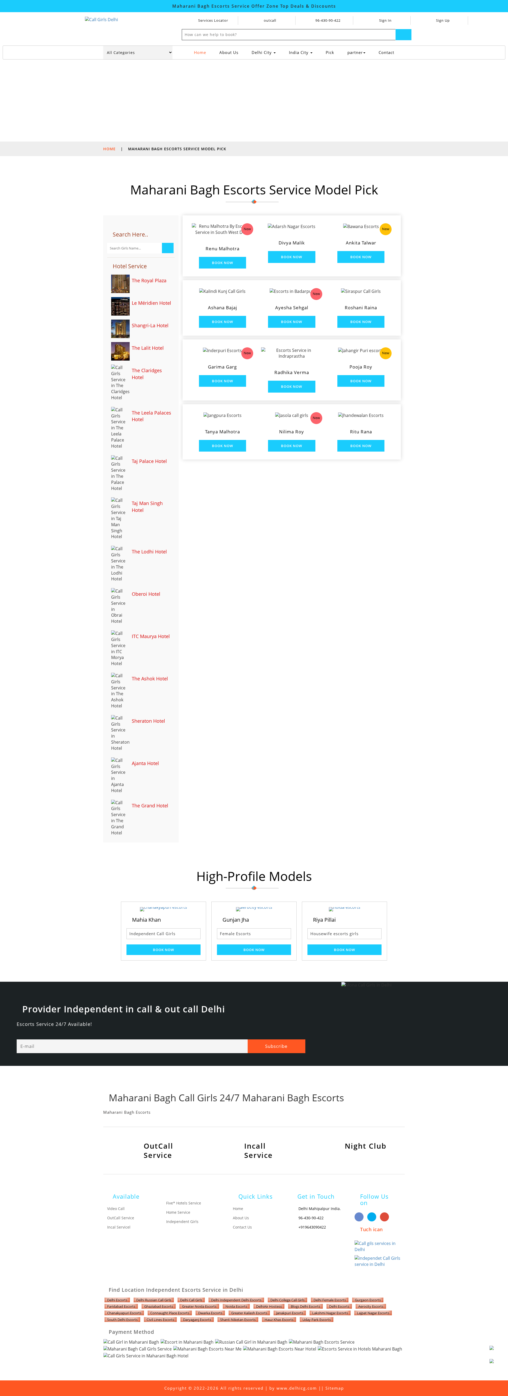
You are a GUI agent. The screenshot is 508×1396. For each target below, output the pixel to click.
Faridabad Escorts (121, 1306)
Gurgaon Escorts (368, 1300)
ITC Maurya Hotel (151, 636)
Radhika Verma (291, 372)
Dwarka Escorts (210, 1313)
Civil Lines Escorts (160, 1319)
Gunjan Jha (190, 919)
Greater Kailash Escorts (249, 1313)
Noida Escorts (236, 1306)
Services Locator (212, 20)
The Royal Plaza (149, 280)
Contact (386, 52)
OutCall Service (120, 1217)
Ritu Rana (361, 432)
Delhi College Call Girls (287, 1300)
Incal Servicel (118, 1227)
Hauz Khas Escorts (279, 1319)
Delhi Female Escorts (330, 1300)
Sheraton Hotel (148, 721)
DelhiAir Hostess (269, 1306)
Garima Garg (222, 367)
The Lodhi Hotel (149, 551)
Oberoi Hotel (146, 594)
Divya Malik (292, 243)
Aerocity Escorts (370, 1306)
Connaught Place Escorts (169, 1313)
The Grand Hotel (150, 805)
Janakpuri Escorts (289, 1313)
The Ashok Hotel (150, 678)
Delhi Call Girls (191, 1300)
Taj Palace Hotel (149, 461)
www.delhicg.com (296, 1388)
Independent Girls (182, 1221)
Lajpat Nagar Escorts (373, 1313)
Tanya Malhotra (222, 432)
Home (202, 52)
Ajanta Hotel (145, 763)
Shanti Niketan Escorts (238, 1319)
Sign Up (442, 20)
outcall (270, 20)
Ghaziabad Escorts (158, 1306)
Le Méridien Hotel (151, 303)
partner (355, 52)
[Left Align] (403, 34)
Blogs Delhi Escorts (305, 1306)
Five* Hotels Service (183, 1203)
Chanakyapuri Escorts (124, 1313)
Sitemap (334, 1388)
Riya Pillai (279, 919)
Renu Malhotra (222, 248)
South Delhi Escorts (122, 1319)
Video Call (116, 1208)
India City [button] (299, 52)
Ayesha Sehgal (291, 307)
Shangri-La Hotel (150, 325)
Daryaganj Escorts (197, 1319)
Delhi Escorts (117, 1300)
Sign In (385, 20)
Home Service (178, 1212)
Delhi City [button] (262, 52)
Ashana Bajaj (222, 307)
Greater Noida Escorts (199, 1306)
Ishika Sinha (373, 919)
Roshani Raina (361, 307)
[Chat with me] (497, 1354)
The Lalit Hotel (148, 348)
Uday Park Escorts (316, 1319)
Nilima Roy (291, 432)
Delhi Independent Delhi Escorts (236, 1300)
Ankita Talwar (361, 243)
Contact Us (242, 1227)
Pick (330, 52)
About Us (228, 52)
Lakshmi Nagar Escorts (330, 1313)
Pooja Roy (361, 367)
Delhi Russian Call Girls (153, 1300)
